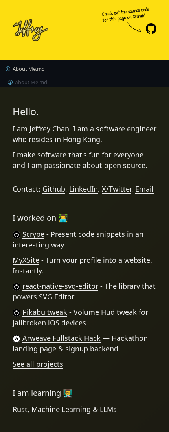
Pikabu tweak (44, 312)
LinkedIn (83, 189)
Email (144, 189)
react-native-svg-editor (60, 286)
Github (53, 189)
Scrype (33, 234)
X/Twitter (116, 189)
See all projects (38, 364)
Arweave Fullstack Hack (61, 338)
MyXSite (26, 260)
